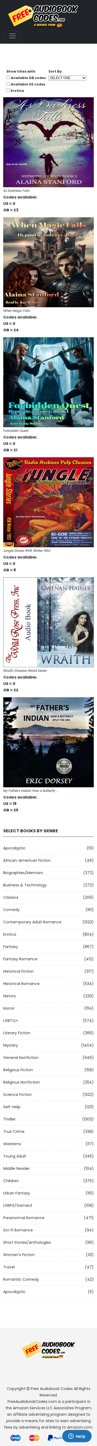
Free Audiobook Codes (52, 1388)
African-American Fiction (27, 860)
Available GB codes (28, 78)
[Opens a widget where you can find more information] (77, 1436)
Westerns (12, 1144)
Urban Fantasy (16, 1193)
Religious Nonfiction (21, 1082)
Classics (10, 897)
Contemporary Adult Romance (32, 922)
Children (11, 1180)
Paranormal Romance (23, 1217)
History (9, 996)
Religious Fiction (18, 1070)
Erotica (9, 934)
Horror (9, 1008)
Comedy (11, 909)
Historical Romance (21, 983)
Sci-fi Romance (18, 1230)
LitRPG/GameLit (17, 1205)
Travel (9, 1267)
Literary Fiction (16, 1033)
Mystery (10, 1045)
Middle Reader (16, 1168)
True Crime (14, 1131)
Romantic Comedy (21, 1279)
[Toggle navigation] (12, 36)
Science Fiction (17, 1094)
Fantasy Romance (20, 959)
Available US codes (28, 84)
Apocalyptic (14, 848)
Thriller (9, 1119)
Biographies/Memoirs (23, 872)
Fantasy (10, 946)
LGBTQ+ (10, 1020)
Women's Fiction (18, 1254)
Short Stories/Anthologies (27, 1242)
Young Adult (14, 1156)
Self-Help (11, 1107)
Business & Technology (25, 885)
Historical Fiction (18, 971)
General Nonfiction (21, 1057)
